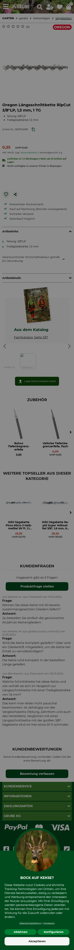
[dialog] (37, 475)
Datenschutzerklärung (30, 923)
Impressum (49, 923)
